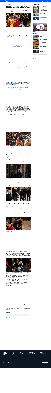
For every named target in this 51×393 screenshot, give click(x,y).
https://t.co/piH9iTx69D (15, 46)
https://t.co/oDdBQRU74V (18, 114)
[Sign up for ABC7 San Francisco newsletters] (8, 362)
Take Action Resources (32, 353)
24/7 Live (12, 1)
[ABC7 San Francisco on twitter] (5, 362)
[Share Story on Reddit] (25, 10)
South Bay (23, 1)
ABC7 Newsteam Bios (43, 354)
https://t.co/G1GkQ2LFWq (25, 66)
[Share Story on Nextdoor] (26, 10)
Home (13, 353)
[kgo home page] (5, 353)
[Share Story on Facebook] (22, 10)
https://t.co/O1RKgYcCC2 (24, 88)
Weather (13, 354)
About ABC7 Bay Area (43, 353)
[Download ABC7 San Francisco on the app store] (42, 362)
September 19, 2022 (22, 67)
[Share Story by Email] (28, 10)
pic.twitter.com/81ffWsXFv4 (24, 114)
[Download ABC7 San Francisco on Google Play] (46, 362)
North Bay (30, 1)
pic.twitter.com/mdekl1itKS (21, 46)
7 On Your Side (31, 354)
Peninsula (27, 1)
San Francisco (16, 1)
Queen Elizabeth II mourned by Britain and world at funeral (17, 102)
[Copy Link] (30, 10)
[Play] (40, 27)
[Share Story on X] (23, 10)
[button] (3, 1)
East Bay (20, 1)
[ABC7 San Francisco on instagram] (7, 362)
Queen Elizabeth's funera (26, 29)
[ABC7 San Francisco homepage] (7, 1)
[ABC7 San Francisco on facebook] (3, 362)
